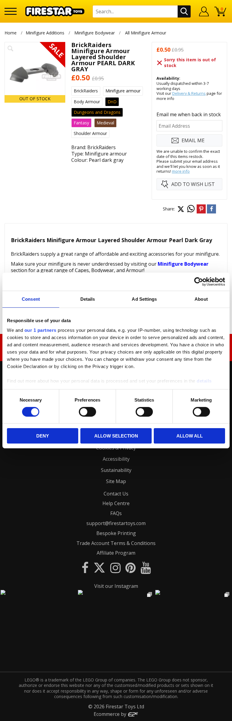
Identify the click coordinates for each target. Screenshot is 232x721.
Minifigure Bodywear (94, 33)
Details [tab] (87, 299)
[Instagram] (115, 567)
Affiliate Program (116, 553)
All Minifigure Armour (145, 33)
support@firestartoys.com (116, 523)
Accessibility (116, 459)
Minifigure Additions (45, 33)
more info (181, 171)
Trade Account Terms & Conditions (116, 543)
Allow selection (116, 435)
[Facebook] (85, 567)
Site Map (116, 481)
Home (11, 33)
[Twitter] (99, 567)
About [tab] (201, 299)
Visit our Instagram (116, 586)
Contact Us (116, 493)
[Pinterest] (130, 567)
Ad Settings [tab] (144, 299)
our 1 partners (40, 329)
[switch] (87, 412)
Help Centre (116, 503)
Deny (42, 435)
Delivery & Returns (189, 93)
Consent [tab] (31, 299)
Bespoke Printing (116, 533)
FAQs (116, 513)
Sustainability (116, 470)
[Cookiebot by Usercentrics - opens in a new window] (198, 281)
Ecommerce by (110, 714)
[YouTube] (145, 567)
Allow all (189, 435)
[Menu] (11, 11)
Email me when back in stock (188, 114)
